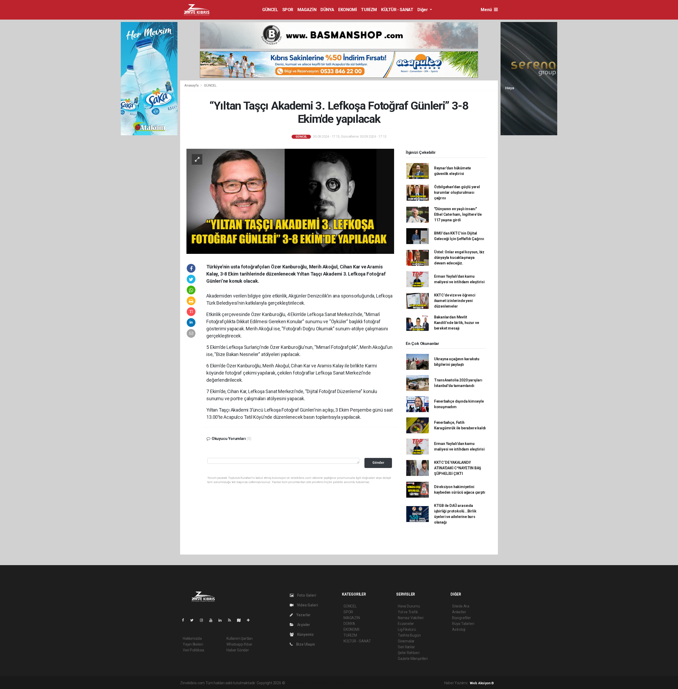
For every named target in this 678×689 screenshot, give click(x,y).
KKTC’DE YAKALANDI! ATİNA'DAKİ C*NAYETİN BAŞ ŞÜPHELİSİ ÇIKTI (457, 468)
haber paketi (319, 683)
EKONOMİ (347, 9)
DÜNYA (327, 9)
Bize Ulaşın (305, 644)
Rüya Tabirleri (463, 624)
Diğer (423, 9)
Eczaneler (406, 624)
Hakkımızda (192, 638)
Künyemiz (305, 634)
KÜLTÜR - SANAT (397, 9)
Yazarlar (303, 615)
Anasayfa (191, 85)
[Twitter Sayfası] (194, 620)
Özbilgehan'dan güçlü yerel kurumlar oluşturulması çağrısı (457, 192)
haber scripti (340, 683)
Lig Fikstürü (407, 629)
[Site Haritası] (241, 620)
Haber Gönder (237, 650)
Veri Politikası (193, 650)
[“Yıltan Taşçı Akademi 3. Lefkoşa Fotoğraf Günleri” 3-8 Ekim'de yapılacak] (290, 201)
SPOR (287, 9)
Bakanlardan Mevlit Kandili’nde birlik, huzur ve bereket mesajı (456, 322)
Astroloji (458, 629)
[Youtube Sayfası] (213, 620)
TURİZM (369, 9)
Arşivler (303, 625)
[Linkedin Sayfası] (222, 620)
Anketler (459, 612)
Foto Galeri (306, 595)
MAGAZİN (306, 9)
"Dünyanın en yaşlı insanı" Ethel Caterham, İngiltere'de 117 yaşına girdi (458, 214)
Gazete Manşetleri (413, 658)
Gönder (378, 463)
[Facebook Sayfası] (185, 620)
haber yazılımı (297, 683)
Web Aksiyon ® (482, 683)
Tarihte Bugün (409, 635)
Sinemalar (406, 641)
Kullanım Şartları (239, 638)
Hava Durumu (409, 606)
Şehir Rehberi (409, 653)
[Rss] (231, 620)
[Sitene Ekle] (250, 620)
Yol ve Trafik (408, 612)
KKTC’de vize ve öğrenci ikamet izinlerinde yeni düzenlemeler (454, 300)
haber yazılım (362, 683)
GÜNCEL (270, 9)
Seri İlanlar (406, 647)
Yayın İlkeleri (193, 644)
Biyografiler (461, 618)
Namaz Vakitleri (410, 618)
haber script (383, 683)
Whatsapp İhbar (239, 644)
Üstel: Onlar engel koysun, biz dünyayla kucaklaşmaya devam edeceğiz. (459, 257)
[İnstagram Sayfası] (203, 620)
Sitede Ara (460, 606)
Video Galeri (307, 605)
